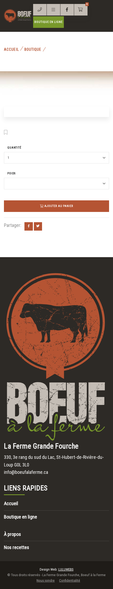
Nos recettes (16, 547)
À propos (12, 534)
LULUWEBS (66, 569)
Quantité (14, 147)
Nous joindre (46, 580)
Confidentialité (69, 580)
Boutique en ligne (48, 22)
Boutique (33, 49)
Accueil (11, 49)
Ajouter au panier (58, 206)
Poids (11, 173)
